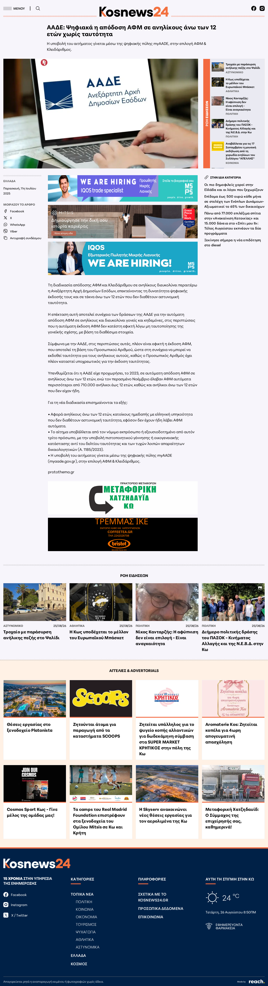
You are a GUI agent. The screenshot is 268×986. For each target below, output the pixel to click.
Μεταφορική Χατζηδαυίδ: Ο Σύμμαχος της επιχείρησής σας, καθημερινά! (232, 817)
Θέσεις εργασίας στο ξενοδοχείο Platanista (29, 727)
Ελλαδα (9, 181)
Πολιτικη (142, 625)
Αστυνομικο (13, 625)
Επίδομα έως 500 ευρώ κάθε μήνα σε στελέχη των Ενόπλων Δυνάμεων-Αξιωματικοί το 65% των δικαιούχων (234, 201)
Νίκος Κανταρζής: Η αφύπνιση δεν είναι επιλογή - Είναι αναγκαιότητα (167, 637)
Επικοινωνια (150, 916)
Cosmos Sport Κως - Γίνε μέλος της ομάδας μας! (32, 812)
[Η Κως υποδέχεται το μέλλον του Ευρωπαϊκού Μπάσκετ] (101, 602)
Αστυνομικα (87, 946)
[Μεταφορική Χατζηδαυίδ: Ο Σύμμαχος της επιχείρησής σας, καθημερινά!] (233, 784)
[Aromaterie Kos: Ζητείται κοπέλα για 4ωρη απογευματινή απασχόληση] (233, 699)
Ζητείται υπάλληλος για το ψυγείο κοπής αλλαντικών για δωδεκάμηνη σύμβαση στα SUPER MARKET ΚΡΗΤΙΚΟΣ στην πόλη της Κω (166, 738)
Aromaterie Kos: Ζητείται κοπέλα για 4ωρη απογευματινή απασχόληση (231, 733)
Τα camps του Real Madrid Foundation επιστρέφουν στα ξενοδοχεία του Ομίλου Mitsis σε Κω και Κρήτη (100, 820)
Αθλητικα (77, 625)
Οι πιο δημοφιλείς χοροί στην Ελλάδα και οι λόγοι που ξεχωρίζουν (233, 187)
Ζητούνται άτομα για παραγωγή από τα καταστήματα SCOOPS (96, 730)
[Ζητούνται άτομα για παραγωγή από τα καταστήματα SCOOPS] (101, 699)
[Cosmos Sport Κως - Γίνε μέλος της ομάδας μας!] (35, 784)
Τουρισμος (86, 924)
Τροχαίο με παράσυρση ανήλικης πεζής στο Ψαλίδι (31, 634)
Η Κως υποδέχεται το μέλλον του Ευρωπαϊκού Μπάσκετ (99, 634)
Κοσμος (79, 963)
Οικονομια (86, 916)
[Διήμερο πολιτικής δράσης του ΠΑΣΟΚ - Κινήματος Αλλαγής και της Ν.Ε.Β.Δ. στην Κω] (233, 602)
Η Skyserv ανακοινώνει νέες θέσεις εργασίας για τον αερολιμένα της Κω (165, 815)
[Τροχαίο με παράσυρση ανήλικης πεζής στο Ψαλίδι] (34, 602)
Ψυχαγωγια (86, 931)
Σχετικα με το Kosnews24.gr (153, 897)
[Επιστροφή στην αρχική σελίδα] (134, 12)
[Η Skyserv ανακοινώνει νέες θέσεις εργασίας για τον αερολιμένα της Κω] (167, 784)
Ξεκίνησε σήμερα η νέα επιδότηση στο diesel (232, 242)
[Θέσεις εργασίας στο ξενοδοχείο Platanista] (35, 699)
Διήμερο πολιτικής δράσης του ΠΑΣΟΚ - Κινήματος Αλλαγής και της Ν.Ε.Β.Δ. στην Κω (233, 640)
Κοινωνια (85, 909)
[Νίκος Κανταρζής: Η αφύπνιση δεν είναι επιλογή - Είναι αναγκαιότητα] (167, 602)
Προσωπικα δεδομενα (160, 908)
